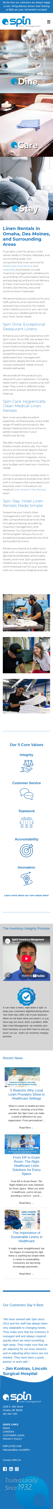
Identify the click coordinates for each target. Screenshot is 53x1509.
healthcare (9, 266)
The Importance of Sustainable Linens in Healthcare (26, 1237)
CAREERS (9, 1431)
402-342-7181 (10, 1414)
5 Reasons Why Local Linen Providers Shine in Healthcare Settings (26, 1094)
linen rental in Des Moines (30, 489)
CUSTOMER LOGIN (13, 1435)
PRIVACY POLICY (12, 1439)
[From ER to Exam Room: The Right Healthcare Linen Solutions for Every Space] (26, 1144)
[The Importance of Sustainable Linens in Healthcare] (26, 1219)
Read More (26, 1127)
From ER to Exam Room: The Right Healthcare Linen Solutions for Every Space (26, 1166)
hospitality (9, 269)
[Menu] (48, 21)
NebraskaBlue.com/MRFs (16, 1450)
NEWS (6, 1428)
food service (24, 266)
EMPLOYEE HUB (12, 1446)
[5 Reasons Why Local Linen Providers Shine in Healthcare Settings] (26, 1077)
